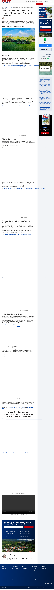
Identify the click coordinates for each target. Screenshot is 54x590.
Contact (38, 1)
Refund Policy (44, 568)
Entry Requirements (25, 568)
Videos (13, 577)
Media (42, 587)
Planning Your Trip (35, 570)
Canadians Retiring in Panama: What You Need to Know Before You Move (45, 85)
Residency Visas (34, 579)
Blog (26, 1)
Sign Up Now (29, 526)
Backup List (43, 570)
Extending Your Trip (35, 575)
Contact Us (4, 584)
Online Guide (4, 568)
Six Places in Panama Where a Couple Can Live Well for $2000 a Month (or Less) (45, 108)
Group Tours (4, 570)
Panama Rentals (14, 570)
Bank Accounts (34, 577)
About (28, 1)
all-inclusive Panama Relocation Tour (17, 407)
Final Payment (34, 568)
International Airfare (25, 570)
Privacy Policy (39, 587)
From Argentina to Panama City (45, 101)
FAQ (30, 1)
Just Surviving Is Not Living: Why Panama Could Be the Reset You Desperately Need (45, 98)
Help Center (34, 1)
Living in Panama (15, 568)
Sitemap (44, 587)
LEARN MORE (45, 133)
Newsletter (14, 575)
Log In (42, 1)
